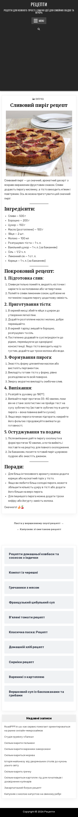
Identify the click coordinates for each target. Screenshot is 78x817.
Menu (41, 21)
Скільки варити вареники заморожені (27, 749)
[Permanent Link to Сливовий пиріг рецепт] (38, 143)
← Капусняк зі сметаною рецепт (39, 529)
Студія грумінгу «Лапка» (19, 736)
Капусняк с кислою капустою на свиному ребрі (32, 794)
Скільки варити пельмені (19, 743)
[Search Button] (38, 29)
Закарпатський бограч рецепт (22, 787)
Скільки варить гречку (17, 771)
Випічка (40, 98)
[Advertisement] (39, 60)
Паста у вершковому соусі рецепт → (39, 523)
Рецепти (39, 4)
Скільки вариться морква (19, 755)
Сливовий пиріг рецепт (39, 105)
